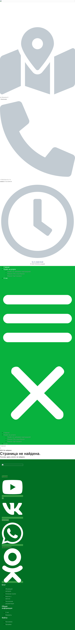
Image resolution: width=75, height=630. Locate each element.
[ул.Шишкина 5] (37, 93)
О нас (6, 278)
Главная (6, 267)
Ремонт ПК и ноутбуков (16, 274)
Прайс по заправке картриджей (19, 271)
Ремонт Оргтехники (14, 276)
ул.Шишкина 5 (4, 97)
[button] (37, 355)
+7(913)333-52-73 (5, 179)
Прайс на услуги (10, 269)
